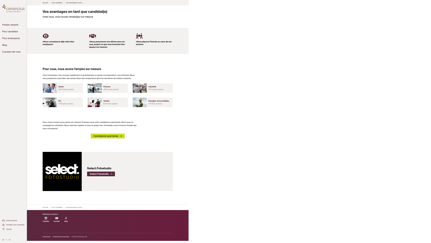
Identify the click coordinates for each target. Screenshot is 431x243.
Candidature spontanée (106, 136)
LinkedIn (46, 221)
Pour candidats (57, 3)
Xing (66, 221)
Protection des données (61, 237)
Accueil (45, 3)
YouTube (57, 221)
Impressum (47, 237)
